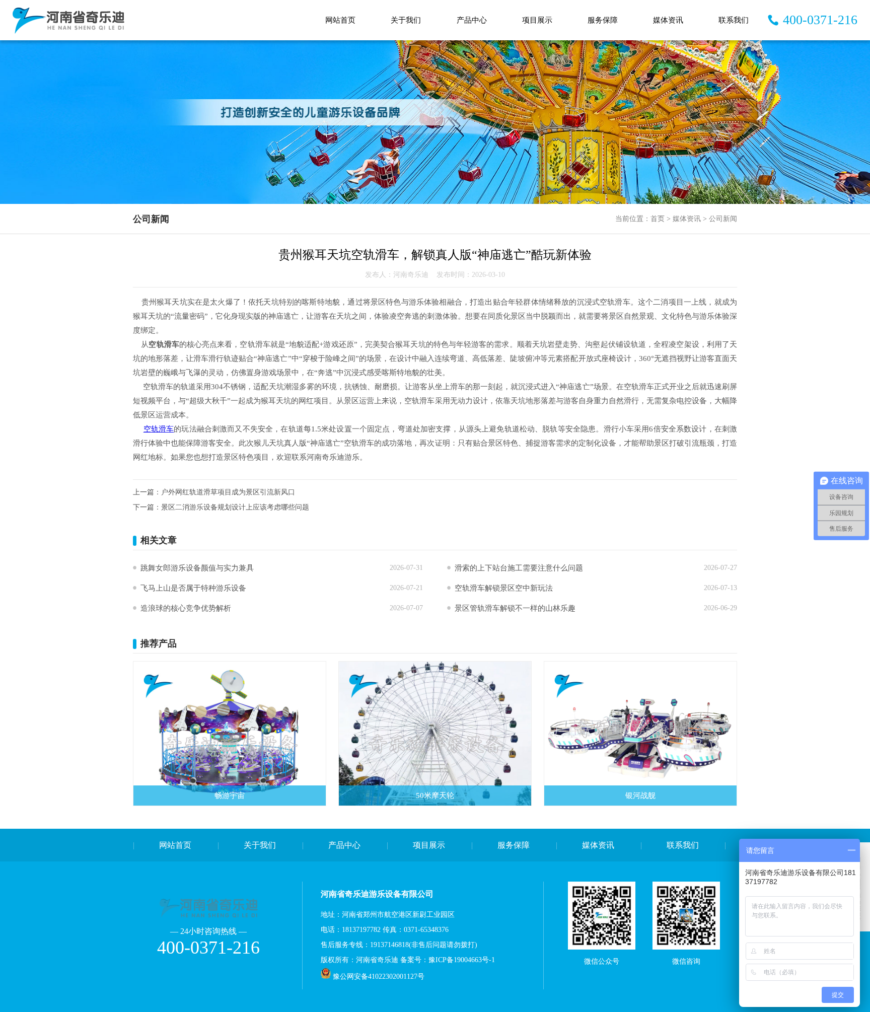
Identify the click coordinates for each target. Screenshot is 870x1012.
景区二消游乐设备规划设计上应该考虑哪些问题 (235, 507)
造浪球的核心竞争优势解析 (185, 608)
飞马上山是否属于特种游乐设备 (193, 588)
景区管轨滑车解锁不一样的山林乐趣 (515, 608)
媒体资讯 (668, 20)
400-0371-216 (820, 20)
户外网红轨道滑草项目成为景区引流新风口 (228, 492)
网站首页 (340, 20)
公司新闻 (723, 219)
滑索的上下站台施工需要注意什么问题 (519, 568)
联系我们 (733, 20)
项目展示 (537, 20)
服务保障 (603, 20)
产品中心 (472, 20)
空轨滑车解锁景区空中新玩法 (504, 588)
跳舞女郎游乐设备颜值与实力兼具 (197, 568)
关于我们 (406, 20)
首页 (657, 219)
